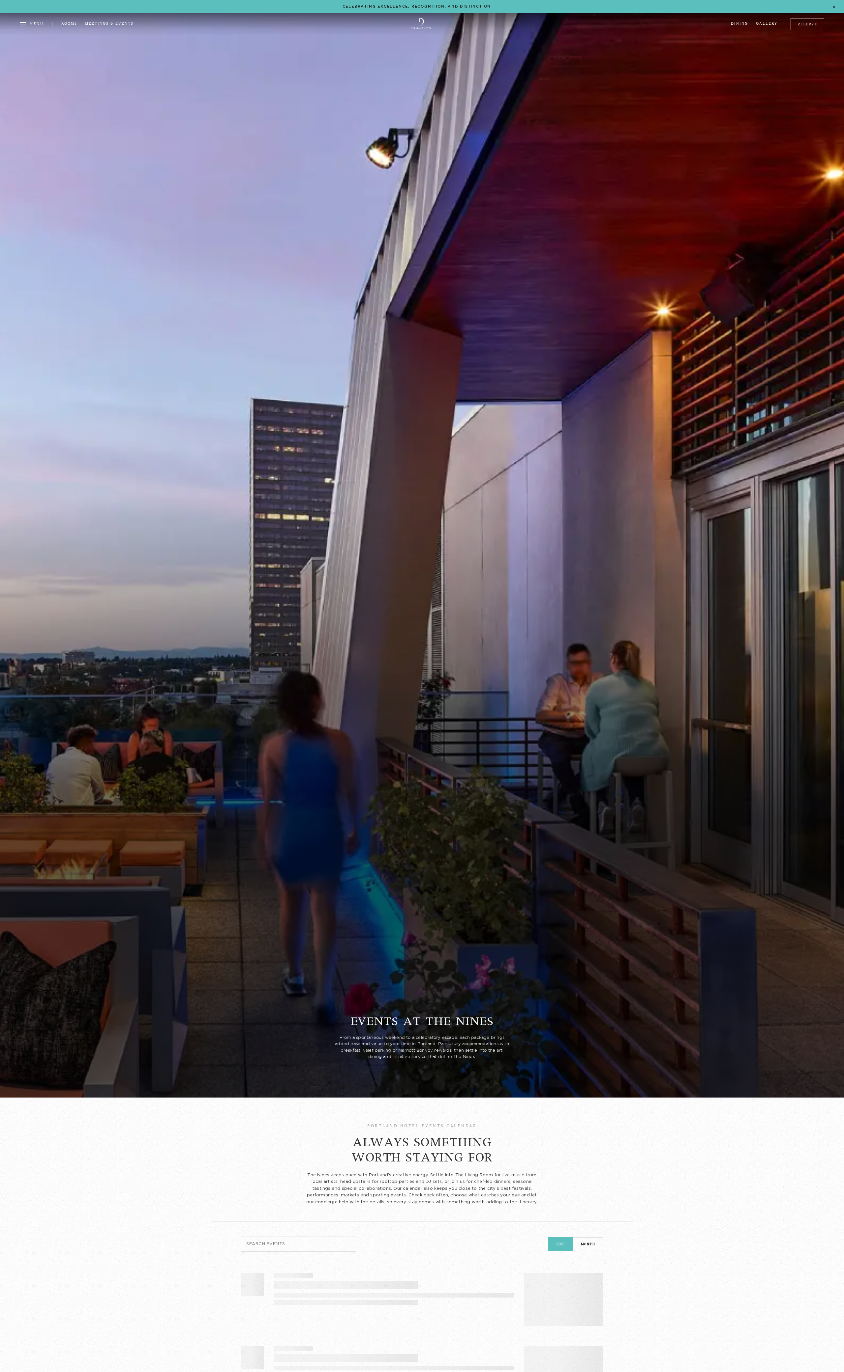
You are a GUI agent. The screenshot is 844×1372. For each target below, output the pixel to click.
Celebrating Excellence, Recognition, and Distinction (417, 6)
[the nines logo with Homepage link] (421, 28)
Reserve (808, 24)
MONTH (588, 1244)
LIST (561, 1244)
